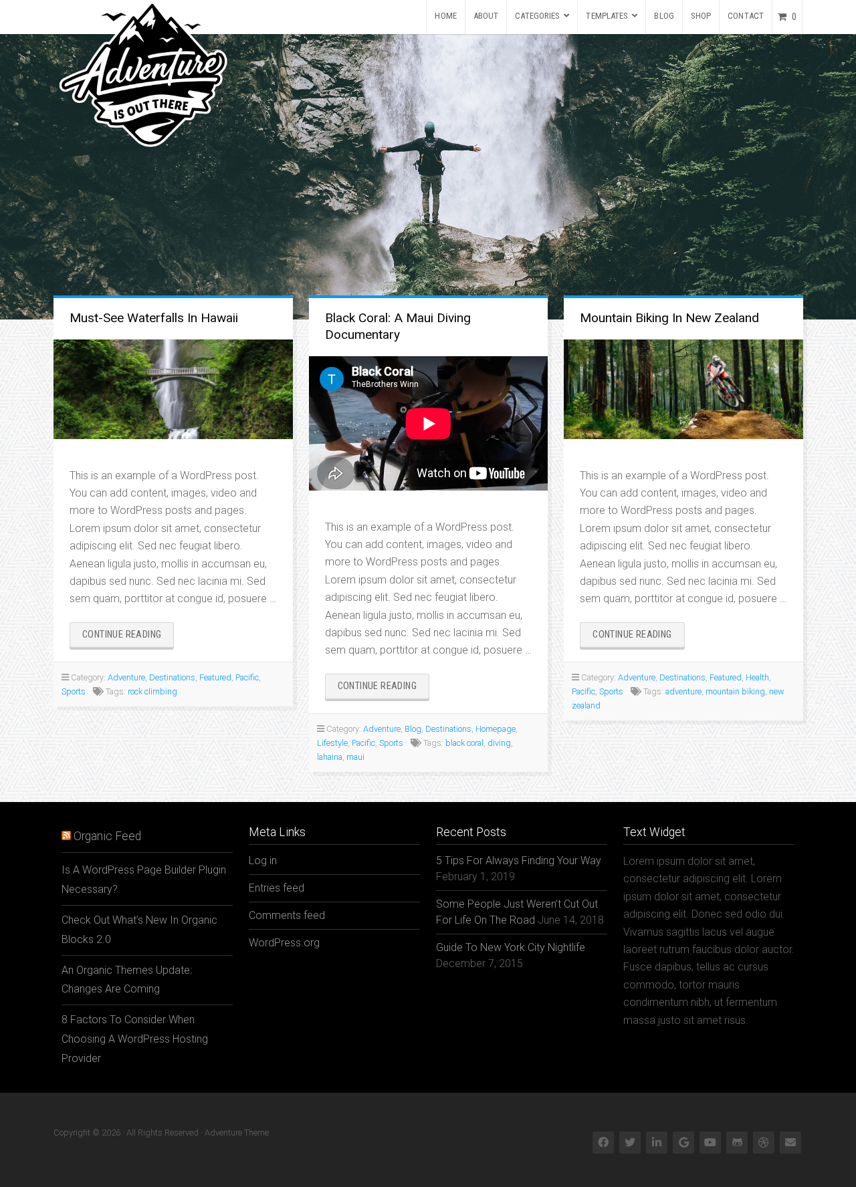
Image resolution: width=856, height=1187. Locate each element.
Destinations (172, 677)
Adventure (126, 677)
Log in (263, 860)
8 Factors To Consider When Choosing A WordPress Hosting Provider (135, 1039)
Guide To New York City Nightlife (510, 947)
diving (499, 743)
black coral (464, 743)
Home (445, 16)
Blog (663, 16)
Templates (607, 16)
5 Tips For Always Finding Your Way (518, 860)
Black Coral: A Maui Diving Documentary (398, 326)
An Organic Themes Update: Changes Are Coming (127, 980)
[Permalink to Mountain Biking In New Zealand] (683, 389)
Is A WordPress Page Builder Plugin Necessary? (144, 880)
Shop (701, 16)
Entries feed (276, 888)
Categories (537, 16)
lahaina (329, 757)
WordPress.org (284, 942)
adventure (683, 691)
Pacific (247, 677)
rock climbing (152, 691)
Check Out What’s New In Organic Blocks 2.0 (139, 930)
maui (355, 757)
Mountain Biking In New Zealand (669, 317)
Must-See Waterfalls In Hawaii (154, 317)
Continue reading (128, 638)
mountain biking (735, 691)
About (486, 16)
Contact (746, 16)
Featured (215, 677)
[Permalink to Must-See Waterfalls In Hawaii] (173, 389)
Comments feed (287, 915)
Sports (74, 691)
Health (757, 677)
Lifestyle (332, 743)
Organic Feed (107, 836)
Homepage (495, 729)
